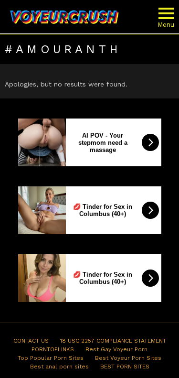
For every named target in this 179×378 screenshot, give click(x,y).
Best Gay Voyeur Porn (116, 349)
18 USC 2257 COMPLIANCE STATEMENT (113, 340)
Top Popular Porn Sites (51, 358)
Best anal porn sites (59, 366)
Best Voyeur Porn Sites (128, 358)
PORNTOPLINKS (53, 349)
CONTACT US (31, 340)
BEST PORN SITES (124, 366)
